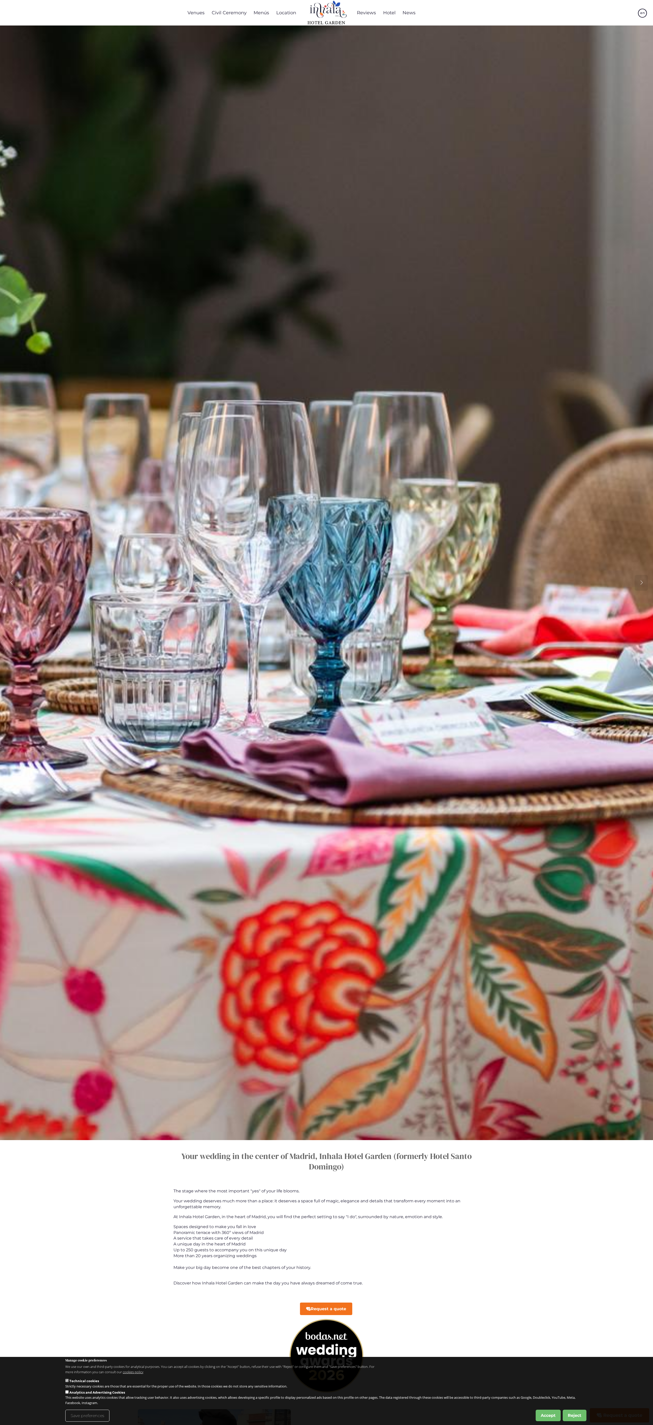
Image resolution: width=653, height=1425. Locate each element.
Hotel (389, 12)
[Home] (326, 13)
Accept (548, 1415)
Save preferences (87, 1415)
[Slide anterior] (12, 583)
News (409, 12)
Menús (261, 12)
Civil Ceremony (229, 12)
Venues (196, 12)
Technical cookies (84, 1381)
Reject (574, 1415)
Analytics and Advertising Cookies (97, 1392)
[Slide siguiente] (641, 583)
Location (286, 12)
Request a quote (328, 1308)
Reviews (366, 12)
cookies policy (133, 1372)
